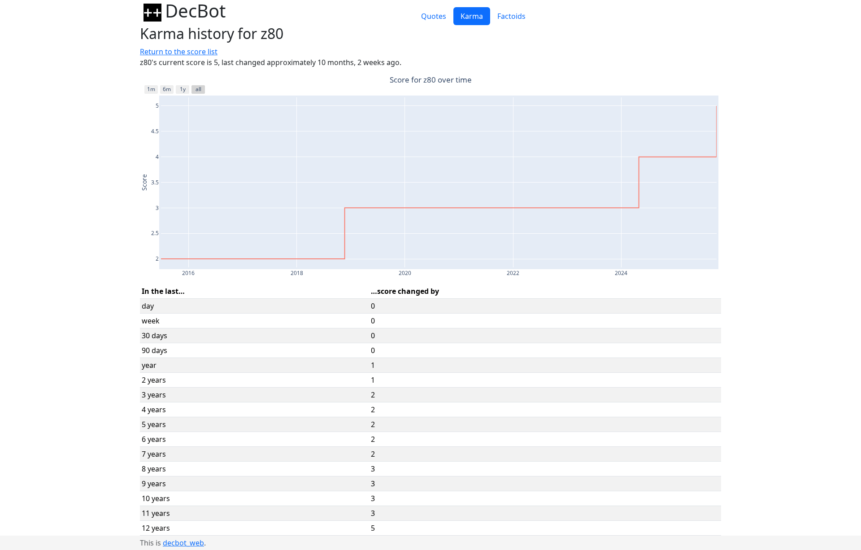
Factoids (511, 16)
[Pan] (668, 81)
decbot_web (183, 543)
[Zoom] (657, 81)
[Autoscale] (704, 81)
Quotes (433, 16)
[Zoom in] (682, 81)
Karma (472, 16)
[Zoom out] (693, 81)
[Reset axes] (714, 81)
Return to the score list (178, 52)
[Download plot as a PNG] (643, 81)
